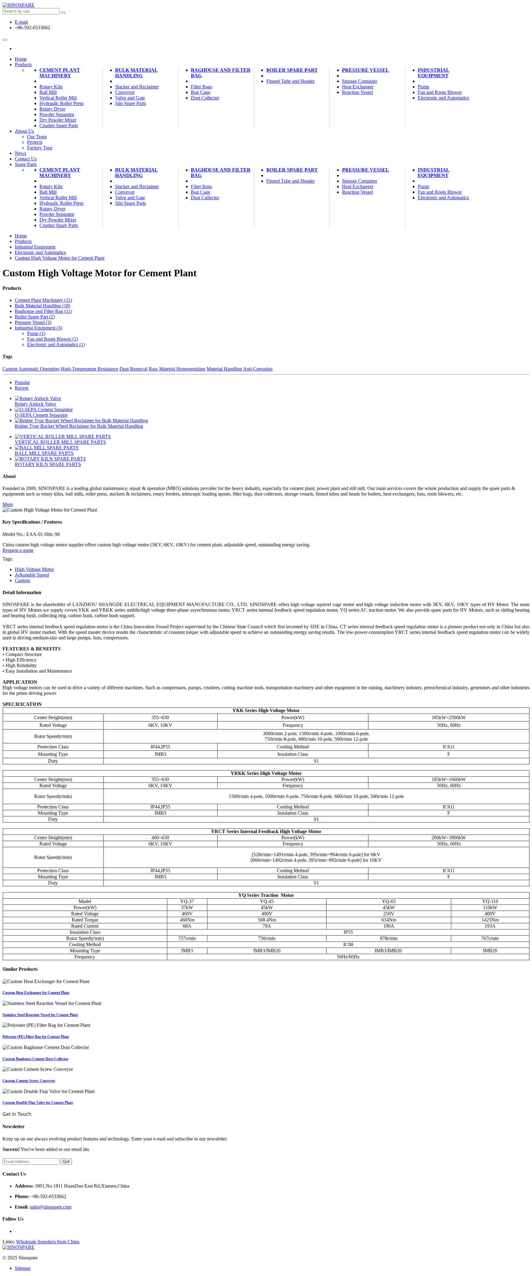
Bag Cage (200, 92)
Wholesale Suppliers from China (47, 1241)
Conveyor (125, 92)
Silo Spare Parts (130, 103)
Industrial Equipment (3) (38, 327)
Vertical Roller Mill (58, 97)
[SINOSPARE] (18, 5)
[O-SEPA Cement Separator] (44, 409)
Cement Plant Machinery (59, 72)
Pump (423, 86)
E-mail (21, 22)
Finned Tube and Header (290, 81)
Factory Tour (39, 147)
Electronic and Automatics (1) (56, 344)
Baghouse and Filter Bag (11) (43, 311)
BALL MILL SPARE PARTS (44, 453)
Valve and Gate (130, 97)
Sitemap (22, 1268)
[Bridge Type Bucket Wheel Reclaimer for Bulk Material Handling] (81, 420)
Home (21, 235)
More (7, 504)
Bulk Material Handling (136, 72)
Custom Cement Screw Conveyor (28, 1081)
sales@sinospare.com (50, 1206)
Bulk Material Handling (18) (42, 305)
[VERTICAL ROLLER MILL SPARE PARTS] (63, 436)
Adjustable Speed (32, 574)
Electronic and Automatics (443, 97)
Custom (22, 580)
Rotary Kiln (50, 86)
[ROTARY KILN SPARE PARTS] (50, 458)
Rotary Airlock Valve (35, 404)
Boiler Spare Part (292, 70)
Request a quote (18, 550)
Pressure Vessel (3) (33, 322)
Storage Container (359, 81)
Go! (66, 1161)
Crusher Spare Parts (58, 125)
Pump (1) (36, 333)
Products (23, 241)
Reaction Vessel (357, 92)
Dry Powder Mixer (57, 120)
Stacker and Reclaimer (137, 86)
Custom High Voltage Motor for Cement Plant (59, 258)
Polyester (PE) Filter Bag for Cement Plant (35, 1037)
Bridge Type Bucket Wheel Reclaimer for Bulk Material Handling (79, 426)
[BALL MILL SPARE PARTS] (47, 447)
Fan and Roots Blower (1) (52, 339)
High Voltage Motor (34, 569)
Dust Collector (205, 97)
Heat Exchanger (357, 86)
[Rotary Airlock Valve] (38, 398)
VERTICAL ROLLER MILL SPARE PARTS (60, 442)
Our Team (37, 136)
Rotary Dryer (52, 108)
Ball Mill (48, 92)
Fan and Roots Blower (440, 92)
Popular (22, 382)
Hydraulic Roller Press (61, 103)
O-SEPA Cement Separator (41, 415)
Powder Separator (56, 114)
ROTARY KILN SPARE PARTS (48, 464)
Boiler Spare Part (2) (35, 316)
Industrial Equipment (433, 72)
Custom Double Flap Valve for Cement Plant (37, 1102)
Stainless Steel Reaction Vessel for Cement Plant (40, 1015)
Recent (21, 388)
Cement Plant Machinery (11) (43, 300)
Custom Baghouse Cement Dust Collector (35, 1059)
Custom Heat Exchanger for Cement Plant (35, 992)
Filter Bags (201, 86)
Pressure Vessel (365, 70)
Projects (34, 142)
